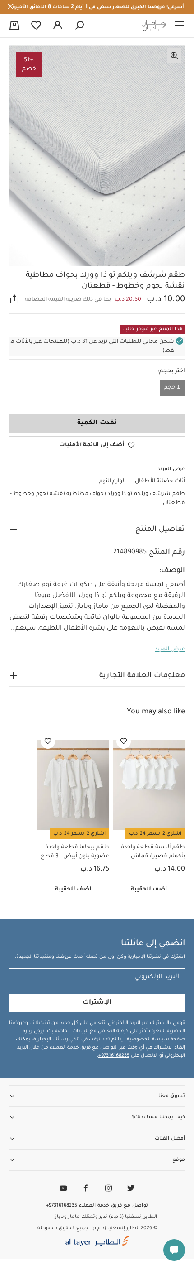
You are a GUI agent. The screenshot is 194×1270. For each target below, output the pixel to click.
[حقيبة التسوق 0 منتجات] (14, 26)
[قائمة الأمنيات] (123, 741)
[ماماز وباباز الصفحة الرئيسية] (154, 25)
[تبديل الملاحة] (179, 26)
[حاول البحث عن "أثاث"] (79, 26)
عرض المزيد (170, 649)
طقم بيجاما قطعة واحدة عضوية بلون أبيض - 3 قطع (75, 852)
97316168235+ (113, 1055)
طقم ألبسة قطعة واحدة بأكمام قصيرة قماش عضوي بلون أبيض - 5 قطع (151, 852)
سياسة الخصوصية (147, 1039)
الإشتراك (97, 1002)
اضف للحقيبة (149, 889)
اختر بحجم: (171, 371)
